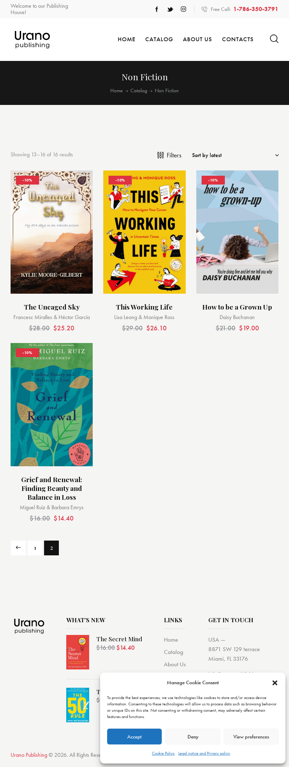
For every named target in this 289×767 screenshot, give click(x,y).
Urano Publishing (29, 755)
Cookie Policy (163, 753)
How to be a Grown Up (237, 307)
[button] (274, 682)
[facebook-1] (157, 9)
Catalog (138, 90)
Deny (192, 736)
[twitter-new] (170, 9)
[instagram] (183, 9)
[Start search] (274, 38)
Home (116, 90)
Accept (134, 736)
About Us (175, 664)
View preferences (251, 736)
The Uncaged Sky (52, 307)
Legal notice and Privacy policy (204, 753)
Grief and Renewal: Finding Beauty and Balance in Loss (51, 488)
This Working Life (144, 307)
